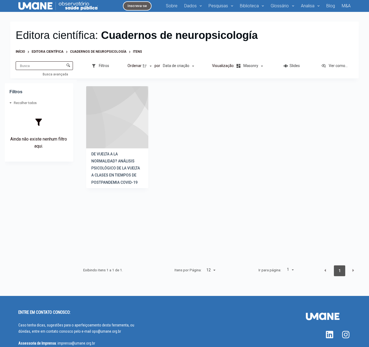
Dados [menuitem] (190, 5)
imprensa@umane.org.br (76, 343)
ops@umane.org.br (106, 331)
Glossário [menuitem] (280, 5)
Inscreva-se (137, 6)
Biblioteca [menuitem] (249, 5)
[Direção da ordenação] (148, 66)
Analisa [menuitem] (307, 5)
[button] (325, 270)
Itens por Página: (188, 270)
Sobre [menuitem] (171, 5)
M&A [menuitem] (346, 5)
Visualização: (223, 66)
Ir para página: (270, 270)
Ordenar (135, 66)
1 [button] (339, 271)
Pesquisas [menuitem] (218, 5)
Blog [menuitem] (330, 5)
